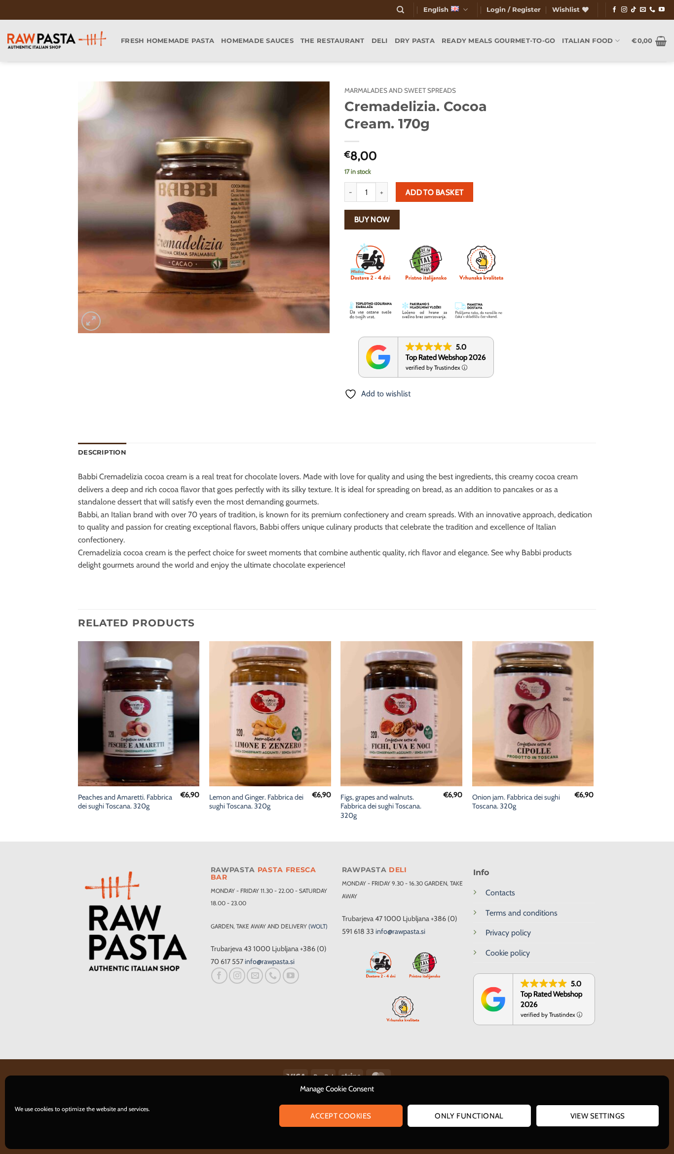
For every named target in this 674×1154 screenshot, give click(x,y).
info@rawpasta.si (270, 961)
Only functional (469, 1116)
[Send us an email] (643, 9)
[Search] (400, 10)
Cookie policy (508, 953)
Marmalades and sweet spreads (400, 90)
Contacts (500, 892)
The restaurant (332, 40)
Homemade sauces (257, 40)
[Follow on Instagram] (624, 9)
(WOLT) (318, 926)
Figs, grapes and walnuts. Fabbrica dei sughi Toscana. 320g (380, 806)
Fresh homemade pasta (167, 40)
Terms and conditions (522, 913)
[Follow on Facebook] (614, 9)
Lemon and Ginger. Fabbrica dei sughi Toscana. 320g (256, 802)
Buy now (372, 219)
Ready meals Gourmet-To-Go (498, 40)
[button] (514, 10)
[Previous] (78, 740)
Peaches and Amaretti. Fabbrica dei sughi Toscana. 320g (125, 802)
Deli (380, 40)
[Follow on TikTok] (634, 9)
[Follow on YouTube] (662, 9)
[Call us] (652, 9)
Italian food (587, 40)
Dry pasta (415, 40)
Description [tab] (102, 452)
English (436, 9)
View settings (597, 1116)
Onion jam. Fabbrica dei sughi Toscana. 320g (516, 802)
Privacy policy (508, 932)
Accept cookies (340, 1116)
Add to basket (435, 192)
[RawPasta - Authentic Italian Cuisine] (56, 40)
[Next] (593, 740)
